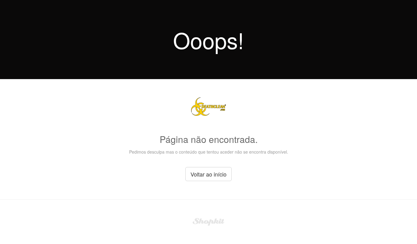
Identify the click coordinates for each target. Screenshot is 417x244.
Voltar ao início (208, 174)
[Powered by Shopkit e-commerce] (209, 221)
